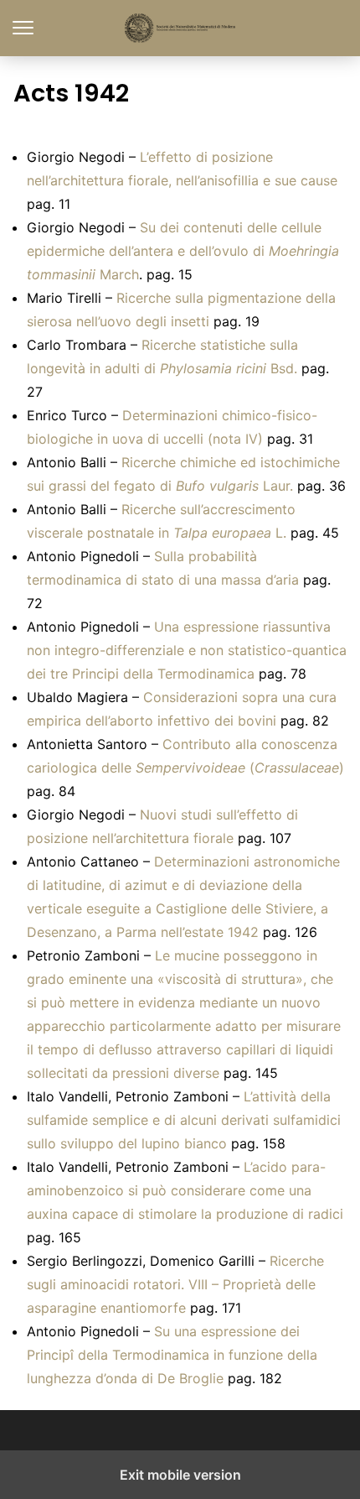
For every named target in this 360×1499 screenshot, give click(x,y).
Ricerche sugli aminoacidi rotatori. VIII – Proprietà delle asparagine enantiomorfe (175, 1284)
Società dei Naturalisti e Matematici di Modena (180, 28)
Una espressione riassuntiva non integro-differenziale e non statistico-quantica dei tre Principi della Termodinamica (187, 650)
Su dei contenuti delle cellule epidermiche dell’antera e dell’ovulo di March (183, 251)
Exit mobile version (180, 1474)
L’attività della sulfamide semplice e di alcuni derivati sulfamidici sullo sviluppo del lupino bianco (184, 1120)
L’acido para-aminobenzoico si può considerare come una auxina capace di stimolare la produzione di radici (185, 1190)
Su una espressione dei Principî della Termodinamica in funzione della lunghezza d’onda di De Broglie (172, 1355)
